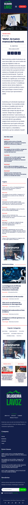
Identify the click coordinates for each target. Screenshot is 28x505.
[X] (12, 53)
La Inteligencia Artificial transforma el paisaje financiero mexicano (11, 288)
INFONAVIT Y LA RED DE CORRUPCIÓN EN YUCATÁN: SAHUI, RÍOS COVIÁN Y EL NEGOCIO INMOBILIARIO (12, 224)
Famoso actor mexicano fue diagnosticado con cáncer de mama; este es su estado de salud (15, 174)
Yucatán (6, 155)
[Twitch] (15, 502)
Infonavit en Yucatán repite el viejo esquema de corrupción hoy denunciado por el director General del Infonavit (14, 159)
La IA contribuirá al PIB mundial (12, 297)
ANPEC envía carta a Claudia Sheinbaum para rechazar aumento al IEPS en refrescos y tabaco (15, 143)
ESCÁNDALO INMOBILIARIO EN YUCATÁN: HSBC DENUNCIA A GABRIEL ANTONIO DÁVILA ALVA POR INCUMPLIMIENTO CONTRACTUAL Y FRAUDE (14, 231)
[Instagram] (8, 502)
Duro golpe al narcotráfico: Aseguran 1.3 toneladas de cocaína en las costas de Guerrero (15, 151)
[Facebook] (8, 53)
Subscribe (22, 489)
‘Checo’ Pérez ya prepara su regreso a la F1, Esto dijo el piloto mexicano (13, 238)
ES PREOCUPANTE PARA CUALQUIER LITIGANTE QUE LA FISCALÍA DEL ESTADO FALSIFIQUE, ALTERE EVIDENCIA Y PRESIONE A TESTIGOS (20, 378)
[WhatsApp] (19, 53)
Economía (4, 292)
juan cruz (15, 46)
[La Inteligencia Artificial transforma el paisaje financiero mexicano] (14, 275)
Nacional (7, 139)
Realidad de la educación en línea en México (13, 311)
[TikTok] (12, 502)
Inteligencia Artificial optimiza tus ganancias (13, 318)
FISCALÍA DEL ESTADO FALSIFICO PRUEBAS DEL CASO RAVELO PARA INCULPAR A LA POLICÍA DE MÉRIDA (7, 377)
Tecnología (6, 33)
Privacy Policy (15, 493)
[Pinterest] (15, 53)
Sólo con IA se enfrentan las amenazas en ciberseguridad (12, 303)
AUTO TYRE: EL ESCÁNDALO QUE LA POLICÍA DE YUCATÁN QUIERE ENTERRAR (15, 167)
